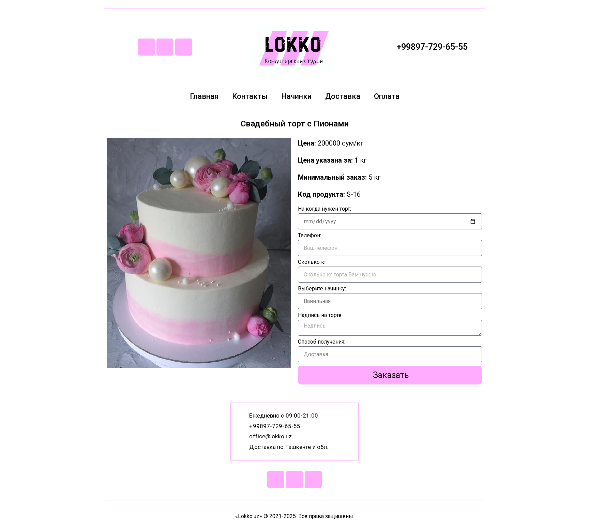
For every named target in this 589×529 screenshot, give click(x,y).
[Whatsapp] (164, 47)
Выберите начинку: (322, 289)
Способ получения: (321, 342)
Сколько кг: (313, 262)
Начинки (296, 96)
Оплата (386, 96)
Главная (204, 96)
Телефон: (309, 236)
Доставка (342, 96)
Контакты (250, 96)
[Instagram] (183, 47)
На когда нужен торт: (324, 209)
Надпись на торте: (320, 315)
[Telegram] (146, 47)
